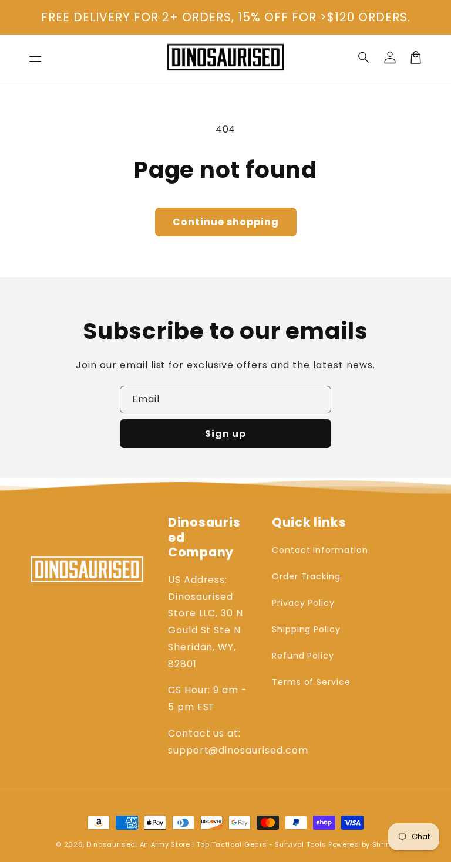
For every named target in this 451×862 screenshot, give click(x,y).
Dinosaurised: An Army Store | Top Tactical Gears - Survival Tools (207, 844)
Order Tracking (306, 576)
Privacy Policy (303, 603)
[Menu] (35, 57)
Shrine (383, 844)
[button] (364, 57)
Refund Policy (303, 655)
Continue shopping (226, 222)
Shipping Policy (306, 629)
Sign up (225, 433)
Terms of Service (311, 682)
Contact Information (320, 550)
